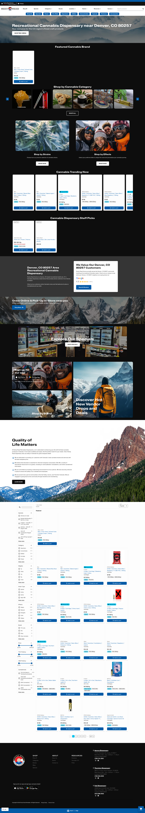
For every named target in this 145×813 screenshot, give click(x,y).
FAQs (73, 763)
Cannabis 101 (75, 760)
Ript (15, 191)
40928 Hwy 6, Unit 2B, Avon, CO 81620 (105, 788)
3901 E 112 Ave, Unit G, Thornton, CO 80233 (106, 770)
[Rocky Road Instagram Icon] (96, 760)
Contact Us (55, 763)
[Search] (142, 9)
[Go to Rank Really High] (72, 811)
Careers (110, 9)
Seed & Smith (110, 715)
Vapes (83, 107)
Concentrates (123, 107)
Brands (61, 9)
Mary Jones (17, 67)
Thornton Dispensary (102, 768)
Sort (121, 504)
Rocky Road (40, 237)
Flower (103, 107)
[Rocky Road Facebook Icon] (98, 760)
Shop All (25, 9)
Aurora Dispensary (101, 751)
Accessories (62, 107)
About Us (54, 758)
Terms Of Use (51, 802)
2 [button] (76, 736)
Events (84, 9)
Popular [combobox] (122, 506)
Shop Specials (72, 344)
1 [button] (73, 736)
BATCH (109, 678)
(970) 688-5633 (99, 793)
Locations (71, 9)
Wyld (85, 641)
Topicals (42, 107)
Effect (34, 765)
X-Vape (61, 194)
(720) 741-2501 (99, 758)
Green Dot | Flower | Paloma (22, 239)
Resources (97, 9)
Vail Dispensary (100, 786)
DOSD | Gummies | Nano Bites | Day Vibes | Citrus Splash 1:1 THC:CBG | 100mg (93, 718)
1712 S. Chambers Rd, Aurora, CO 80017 (105, 753)
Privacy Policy (44, 802)
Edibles (21, 107)
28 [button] (90, 736)
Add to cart (24, 81)
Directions (74, 758)
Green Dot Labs (18, 237)
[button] (12, 3)
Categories (48, 9)
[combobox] (128, 9)
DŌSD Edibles (85, 191)
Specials (36, 9)
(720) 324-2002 (99, 776)
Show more (21, 541)
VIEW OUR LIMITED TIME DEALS (57, 1)
